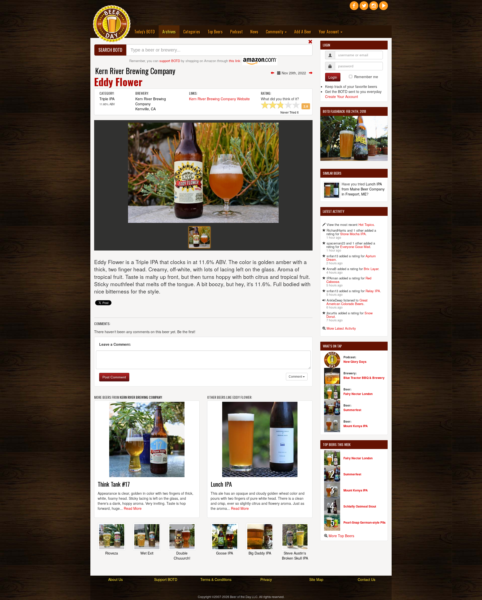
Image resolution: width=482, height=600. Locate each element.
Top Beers (215, 32)
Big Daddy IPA (260, 553)
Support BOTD (165, 579)
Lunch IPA (221, 483)
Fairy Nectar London (358, 393)
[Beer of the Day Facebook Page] (354, 7)
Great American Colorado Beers (347, 302)
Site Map (316, 579)
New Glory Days (355, 361)
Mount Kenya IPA (355, 426)
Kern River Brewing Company (135, 70)
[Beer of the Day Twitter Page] (363, 7)
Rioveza (111, 553)
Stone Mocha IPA (353, 233)
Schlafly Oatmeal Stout (359, 506)
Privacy (266, 579)
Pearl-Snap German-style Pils (364, 522)
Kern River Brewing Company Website (219, 98)
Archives (170, 31)
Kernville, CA (145, 108)
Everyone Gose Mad (355, 246)
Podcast (236, 32)
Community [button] (275, 32)
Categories (191, 32)
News (254, 32)
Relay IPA (373, 290)
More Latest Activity (341, 328)
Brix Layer (371, 268)
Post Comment (114, 377)
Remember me (366, 76)
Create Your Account (341, 96)
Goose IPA (224, 553)
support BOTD (169, 60)
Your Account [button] (329, 32)
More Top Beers (341, 535)
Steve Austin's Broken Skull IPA (295, 556)
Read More (133, 508)
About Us (115, 579)
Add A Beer (302, 32)
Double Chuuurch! (182, 556)
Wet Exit (146, 553)
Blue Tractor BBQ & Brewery (364, 377)
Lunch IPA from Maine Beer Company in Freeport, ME (363, 188)
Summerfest (352, 410)
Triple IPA (106, 98)
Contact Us (366, 579)
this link (234, 60)
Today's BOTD (144, 32)
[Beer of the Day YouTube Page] (383, 7)
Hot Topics (366, 224)
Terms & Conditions (215, 579)
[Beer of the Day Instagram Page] (373, 7)
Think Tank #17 (114, 483)
